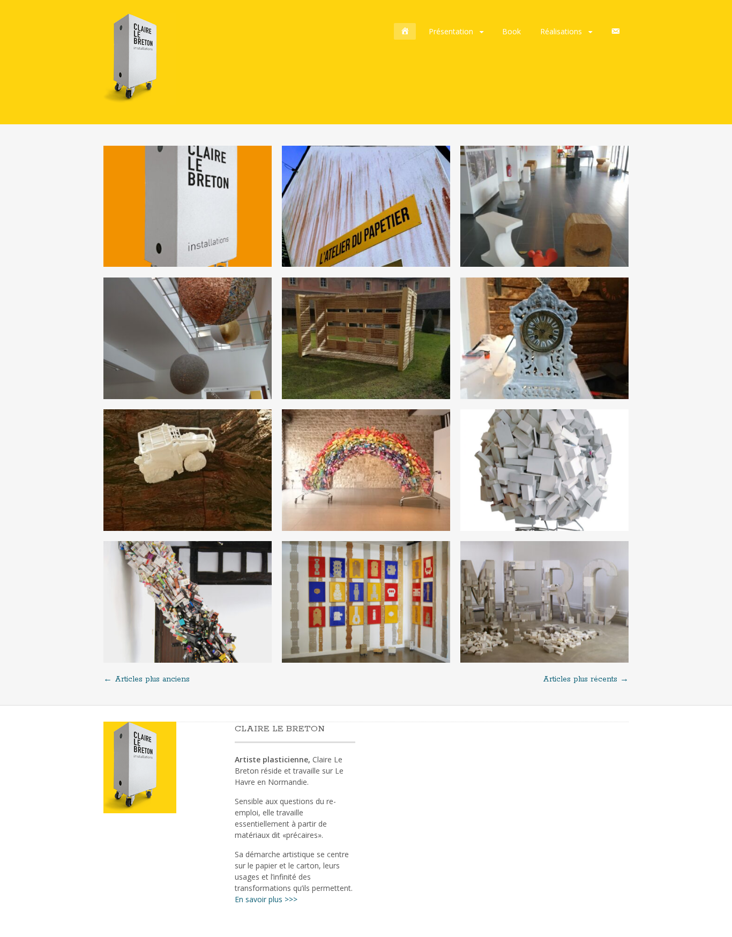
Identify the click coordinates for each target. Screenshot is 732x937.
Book (511, 31)
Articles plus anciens (146, 679)
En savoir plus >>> (266, 899)
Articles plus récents (586, 679)
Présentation (451, 31)
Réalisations (561, 31)
